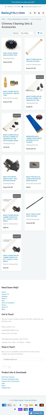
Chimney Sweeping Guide (10, 379)
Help (3, 383)
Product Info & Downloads (10, 381)
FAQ (3, 301)
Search (4, 292)
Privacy (4, 305)
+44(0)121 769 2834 (14, 6)
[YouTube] (9, 367)
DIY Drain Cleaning (8, 377)
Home (3, 19)
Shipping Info (6, 388)
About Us (5, 307)
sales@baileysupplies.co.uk (32, 6)
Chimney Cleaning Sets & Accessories (17, 19)
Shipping (4, 296)
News (3, 309)
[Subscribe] (41, 359)
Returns (4, 298)
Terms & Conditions (8, 303)
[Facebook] (4, 367)
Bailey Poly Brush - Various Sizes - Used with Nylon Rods (10, 179)
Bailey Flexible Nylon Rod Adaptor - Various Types (11, 93)
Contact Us (5, 294)
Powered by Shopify (30, 400)
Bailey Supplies (19, 400)
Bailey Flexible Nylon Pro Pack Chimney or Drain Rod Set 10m (33, 98)
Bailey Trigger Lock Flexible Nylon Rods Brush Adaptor (33, 179)
